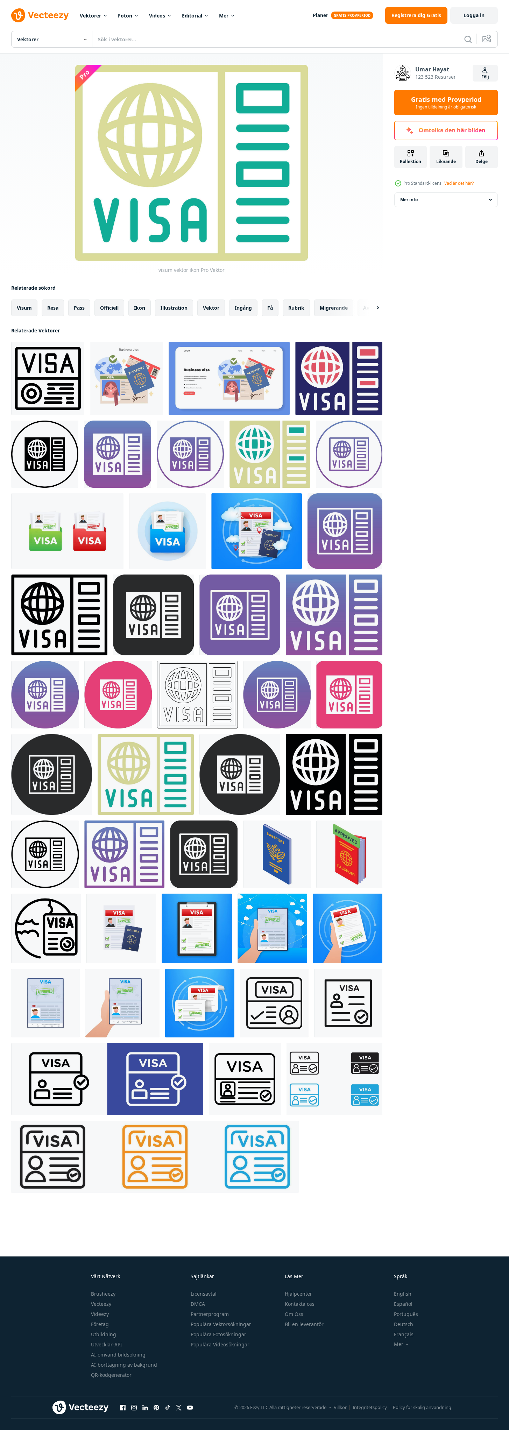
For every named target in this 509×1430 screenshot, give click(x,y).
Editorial (192, 15)
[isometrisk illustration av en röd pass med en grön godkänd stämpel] (349, 854)
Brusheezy (103, 1293)
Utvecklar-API (106, 1344)
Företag (100, 1324)
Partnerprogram (210, 1314)
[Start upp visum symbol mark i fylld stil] (274, 1003)
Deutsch (403, 1324)
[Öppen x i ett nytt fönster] (179, 1407)
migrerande (334, 307)
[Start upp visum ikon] (245, 1079)
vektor (211, 307)
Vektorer (90, 15)
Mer (223, 15)
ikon (139, 307)
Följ (485, 77)
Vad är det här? (459, 183)
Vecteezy (101, 1304)
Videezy (100, 1314)
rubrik (296, 307)
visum (24, 307)
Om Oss (294, 1314)
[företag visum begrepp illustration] (126, 378)
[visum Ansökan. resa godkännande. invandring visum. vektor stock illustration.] (67, 531)
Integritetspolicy (370, 1407)
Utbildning (103, 1334)
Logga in (474, 15)
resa (52, 307)
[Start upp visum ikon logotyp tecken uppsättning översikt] (107, 1079)
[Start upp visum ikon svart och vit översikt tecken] (334, 1079)
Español (403, 1304)
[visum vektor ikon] (338, 378)
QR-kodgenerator (111, 1375)
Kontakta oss (299, 1304)
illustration (174, 307)
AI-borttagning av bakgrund (124, 1364)
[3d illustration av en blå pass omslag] (277, 854)
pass (79, 307)
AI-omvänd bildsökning (118, 1354)
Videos (157, 15)
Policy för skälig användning (422, 1407)
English (402, 1293)
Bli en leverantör (304, 1324)
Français (403, 1334)
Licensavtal (204, 1293)
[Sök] (468, 39)
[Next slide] (372, 308)
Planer (320, 15)
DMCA (198, 1304)
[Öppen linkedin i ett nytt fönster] (145, 1407)
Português (406, 1314)
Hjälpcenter (298, 1293)
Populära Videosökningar (220, 1344)
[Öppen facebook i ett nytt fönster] (123, 1407)
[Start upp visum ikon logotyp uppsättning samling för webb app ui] (155, 1157)
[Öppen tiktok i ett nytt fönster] (167, 1407)
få (270, 307)
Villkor (340, 1407)
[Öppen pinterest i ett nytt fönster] (156, 1407)
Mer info (409, 200)
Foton (125, 15)
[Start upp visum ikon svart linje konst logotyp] (348, 1003)
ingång (243, 307)
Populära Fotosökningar (218, 1334)
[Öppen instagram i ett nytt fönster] (134, 1407)
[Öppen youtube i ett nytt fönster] (190, 1407)
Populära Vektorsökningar (221, 1324)
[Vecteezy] (40, 15)
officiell (109, 307)
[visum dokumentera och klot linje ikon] (46, 928)
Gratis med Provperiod (446, 102)
